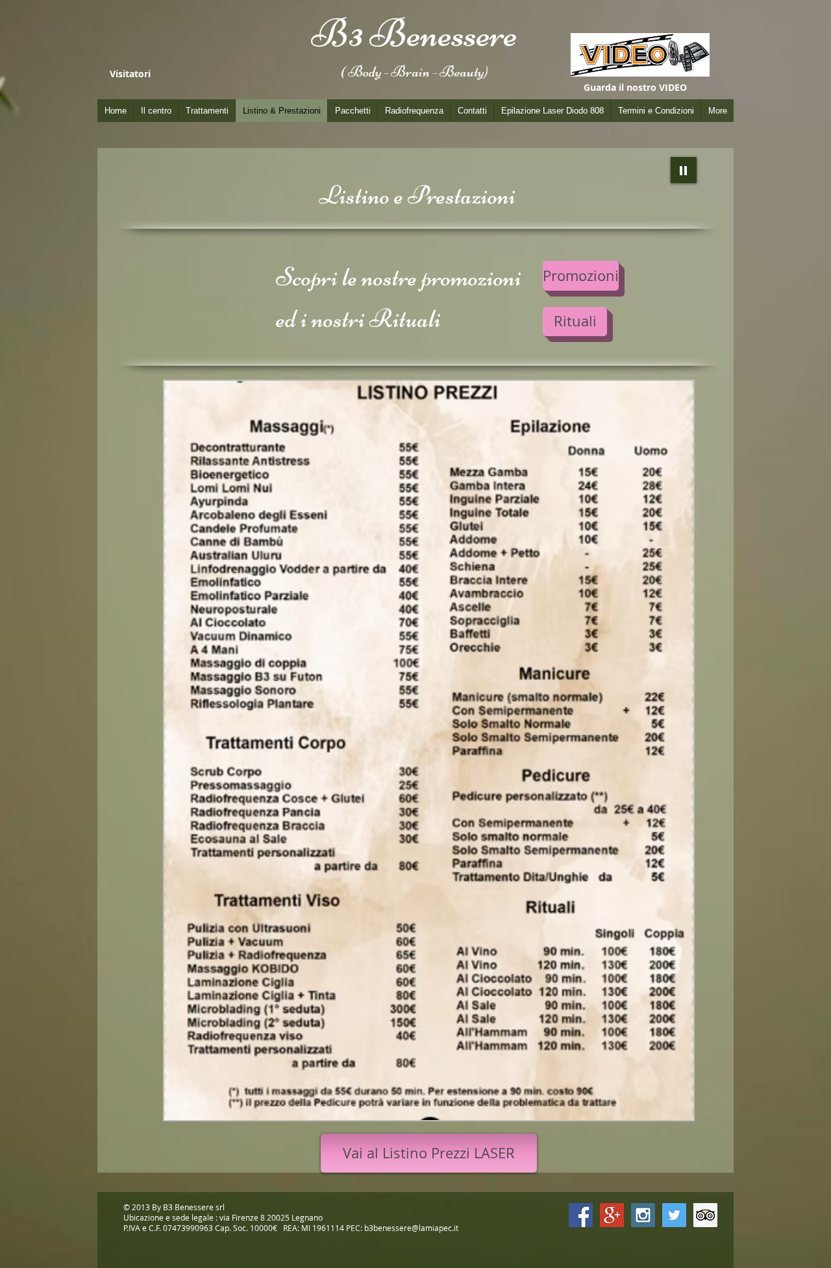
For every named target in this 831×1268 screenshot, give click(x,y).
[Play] (684, 170)
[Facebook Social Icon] (581, 1215)
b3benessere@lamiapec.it (411, 1228)
